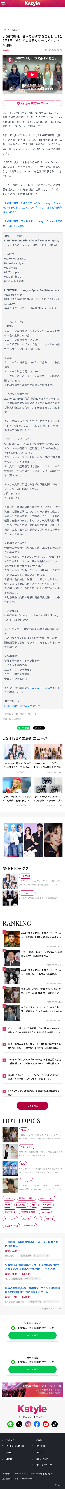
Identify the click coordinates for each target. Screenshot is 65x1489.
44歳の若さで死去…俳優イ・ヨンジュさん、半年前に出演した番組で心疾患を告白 (41, 935)
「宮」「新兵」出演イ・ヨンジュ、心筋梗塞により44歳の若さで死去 (41, 953)
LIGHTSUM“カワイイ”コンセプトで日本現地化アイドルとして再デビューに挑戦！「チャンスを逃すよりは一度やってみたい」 (48, 765)
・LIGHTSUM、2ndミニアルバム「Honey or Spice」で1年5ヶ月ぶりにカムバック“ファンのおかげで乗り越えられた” (32, 207)
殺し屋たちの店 (11, 1225)
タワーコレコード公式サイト (40, 688)
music (9, 1452)
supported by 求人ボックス (52, 1308)
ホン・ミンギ (10, 1218)
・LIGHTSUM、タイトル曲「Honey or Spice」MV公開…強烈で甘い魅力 (32, 223)
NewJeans (45, 1212)
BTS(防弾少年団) (28, 1212)
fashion (40, 1446)
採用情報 (6, 1479)
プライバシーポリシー (22, 1479)
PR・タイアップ (44, 1465)
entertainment (15, 1446)
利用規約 (49, 1474)
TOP (5, 29)
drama (9, 1458)
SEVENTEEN (10, 1212)
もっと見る (32, 1105)
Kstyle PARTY (29, 1225)
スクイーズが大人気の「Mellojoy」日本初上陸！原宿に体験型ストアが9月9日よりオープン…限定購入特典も (34, 1061)
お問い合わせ (36, 1474)
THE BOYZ (47, 1205)
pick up (10, 1439)
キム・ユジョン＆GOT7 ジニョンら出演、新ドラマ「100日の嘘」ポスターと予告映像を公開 (41, 1009)
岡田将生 (49, 1218)
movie (39, 1439)
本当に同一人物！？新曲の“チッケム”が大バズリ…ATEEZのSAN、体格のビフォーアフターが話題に (41, 991)
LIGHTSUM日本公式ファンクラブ (23, 706)
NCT (38, 1218)
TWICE (7, 1205)
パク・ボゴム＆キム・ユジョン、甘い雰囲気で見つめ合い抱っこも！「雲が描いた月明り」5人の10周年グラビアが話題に (34, 1046)
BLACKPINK (21, 1205)
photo (39, 1452)
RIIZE (34, 1205)
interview (42, 1458)
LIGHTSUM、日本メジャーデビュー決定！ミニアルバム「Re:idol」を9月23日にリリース (17, 765)
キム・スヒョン (46, 1198)
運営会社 (6, 1474)
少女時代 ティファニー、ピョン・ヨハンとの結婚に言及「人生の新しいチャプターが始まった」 (33, 1077)
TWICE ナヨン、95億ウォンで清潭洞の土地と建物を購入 (34, 1092)
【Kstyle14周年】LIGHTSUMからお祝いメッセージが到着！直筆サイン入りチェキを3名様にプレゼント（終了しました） (48, 798)
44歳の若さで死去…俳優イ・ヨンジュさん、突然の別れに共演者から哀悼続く (41, 972)
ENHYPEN (9, 1198)
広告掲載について (20, 1474)
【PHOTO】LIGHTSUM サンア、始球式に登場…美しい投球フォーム (17, 798)
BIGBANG (26, 1218)
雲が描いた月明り (26, 1198)
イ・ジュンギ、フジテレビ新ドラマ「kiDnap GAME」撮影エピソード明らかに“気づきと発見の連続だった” (34, 1030)
